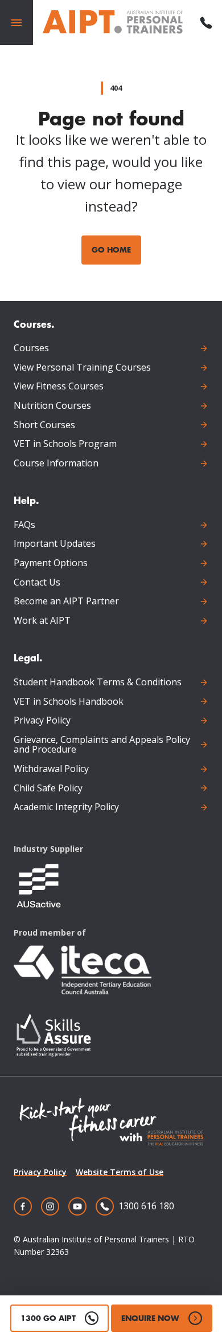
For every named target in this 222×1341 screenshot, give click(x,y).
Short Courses (44, 425)
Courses (31, 348)
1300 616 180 (146, 1206)
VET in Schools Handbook (69, 702)
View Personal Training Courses (82, 368)
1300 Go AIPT (48, 1317)
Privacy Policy (42, 721)
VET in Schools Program (65, 444)
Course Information (56, 463)
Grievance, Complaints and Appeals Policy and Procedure (102, 745)
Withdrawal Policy (51, 769)
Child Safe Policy (48, 788)
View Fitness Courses (59, 386)
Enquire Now (150, 1317)
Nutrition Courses (52, 406)
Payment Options (51, 563)
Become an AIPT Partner (66, 601)
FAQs (24, 525)
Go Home (111, 249)
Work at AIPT (42, 621)
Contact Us (37, 583)
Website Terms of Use (119, 1172)
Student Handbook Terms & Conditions (98, 682)
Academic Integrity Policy (66, 807)
